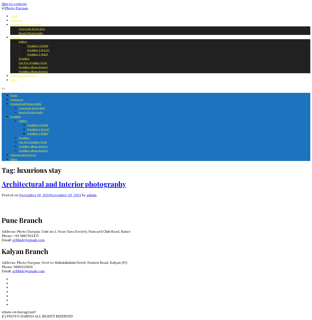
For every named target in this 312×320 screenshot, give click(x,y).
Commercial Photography (26, 24)
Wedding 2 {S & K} (38, 50)
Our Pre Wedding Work (33, 63)
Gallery (23, 41)
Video (13, 80)
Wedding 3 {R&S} (37, 54)
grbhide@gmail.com (28, 240)
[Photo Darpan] (15, 8)
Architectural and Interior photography (64, 183)
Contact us (16, 20)
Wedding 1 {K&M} (37, 45)
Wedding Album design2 (33, 71)
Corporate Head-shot (32, 28)
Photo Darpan (24, 206)
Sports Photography (31, 33)
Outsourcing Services (23, 75)
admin (91, 195)
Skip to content (14, 4)
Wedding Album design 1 (33, 67)
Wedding (15, 37)
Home (14, 16)
